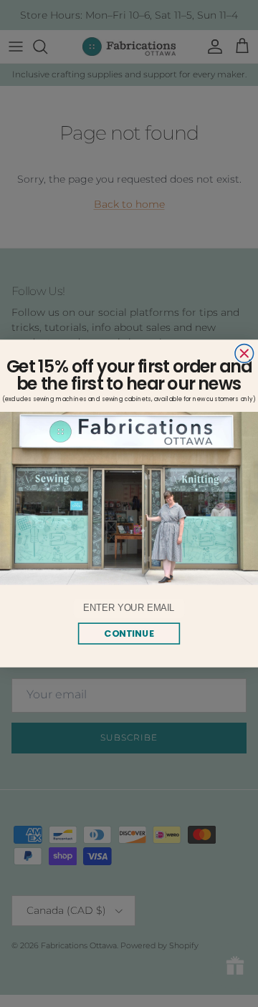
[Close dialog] (244, 353)
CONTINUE (129, 633)
